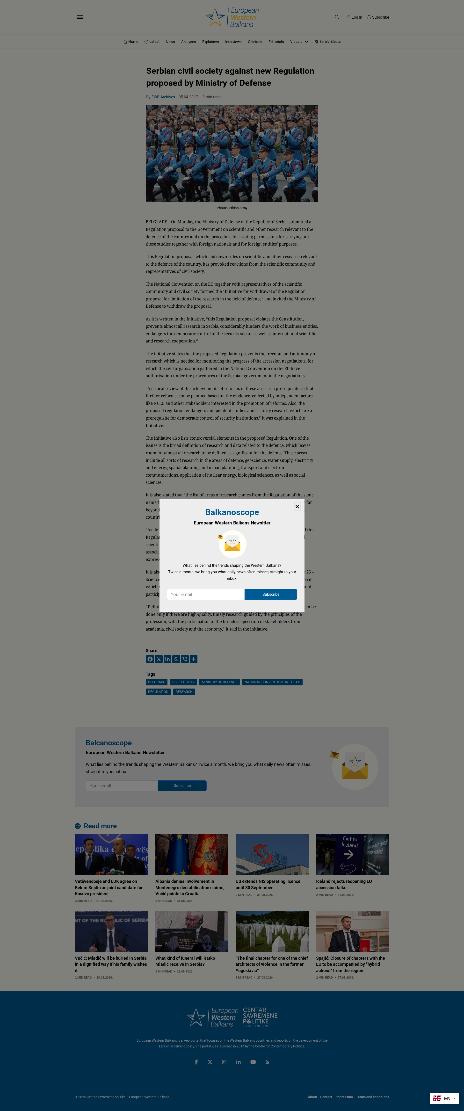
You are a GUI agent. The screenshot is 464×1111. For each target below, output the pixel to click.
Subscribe (270, 594)
